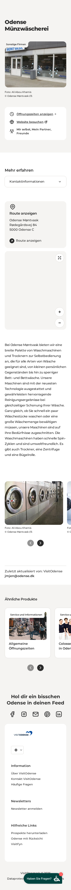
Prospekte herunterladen (29, 833)
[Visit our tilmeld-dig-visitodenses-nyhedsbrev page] (35, 714)
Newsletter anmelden (26, 808)
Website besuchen (30, 122)
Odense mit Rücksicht (27, 838)
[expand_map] (59, 257)
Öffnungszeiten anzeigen (35, 114)
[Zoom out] (59, 323)
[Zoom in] (59, 312)
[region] (35, 290)
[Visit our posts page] (58, 714)
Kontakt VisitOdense (26, 779)
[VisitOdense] (23, 733)
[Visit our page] (24, 714)
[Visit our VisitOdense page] (12, 714)
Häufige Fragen (22, 784)
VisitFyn (16, 844)
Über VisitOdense (23, 773)
